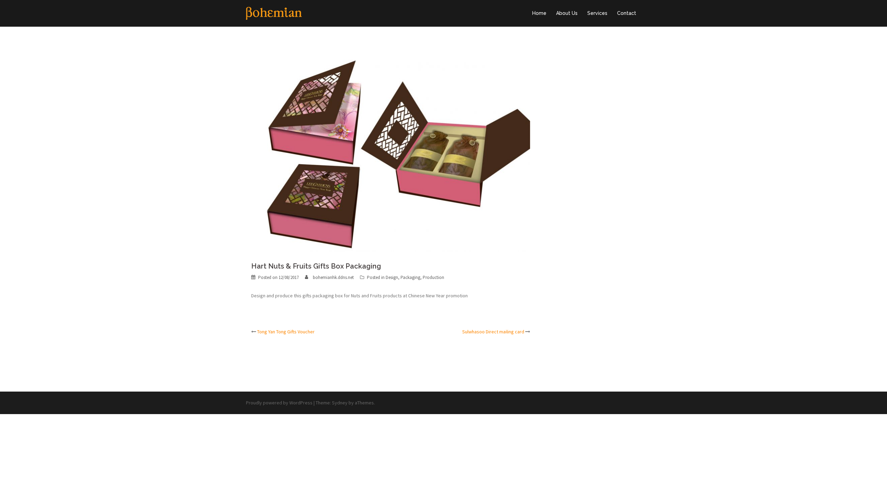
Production (433, 277)
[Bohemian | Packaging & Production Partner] (274, 13)
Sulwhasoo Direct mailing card (493, 332)
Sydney (340, 403)
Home (539, 13)
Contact (626, 13)
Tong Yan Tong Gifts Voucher (286, 332)
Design (392, 277)
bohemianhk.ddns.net (333, 277)
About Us (567, 13)
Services (597, 13)
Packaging (410, 277)
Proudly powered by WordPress (279, 403)
